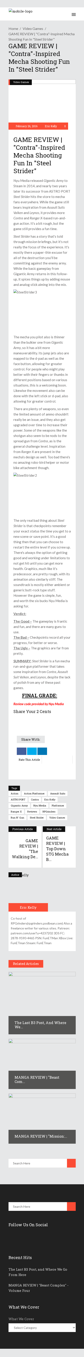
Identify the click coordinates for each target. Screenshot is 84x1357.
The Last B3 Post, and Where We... (40, 1024)
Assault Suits (57, 793)
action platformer (34, 793)
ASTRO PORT (18, 799)
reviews (32, 811)
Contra (35, 799)
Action (14, 793)
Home (13, 28)
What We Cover (21, 1319)
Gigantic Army (19, 805)
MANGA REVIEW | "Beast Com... (37, 1079)
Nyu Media (39, 805)
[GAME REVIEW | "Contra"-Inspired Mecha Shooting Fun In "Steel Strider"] (28, 892)
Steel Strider (37, 817)
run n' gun (17, 817)
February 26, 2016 (26, 126)
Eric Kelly (51, 126)
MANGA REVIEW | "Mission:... (41, 1136)
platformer (58, 805)
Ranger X (16, 811)
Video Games (33, 28)
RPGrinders (49, 811)
